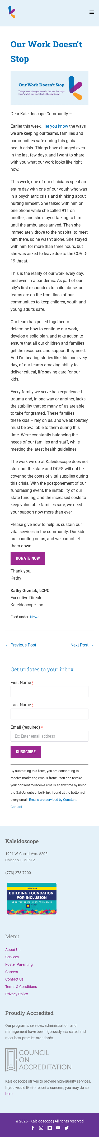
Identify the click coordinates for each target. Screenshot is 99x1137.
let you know (56, 126)
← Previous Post (20, 645)
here (8, 1094)
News (34, 617)
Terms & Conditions (21, 987)
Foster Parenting (19, 964)
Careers (11, 972)
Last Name (22, 704)
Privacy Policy (16, 994)
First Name (22, 682)
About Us (12, 950)
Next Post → (82, 645)
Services (12, 957)
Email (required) (27, 727)
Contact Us (14, 979)
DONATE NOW (28, 558)
